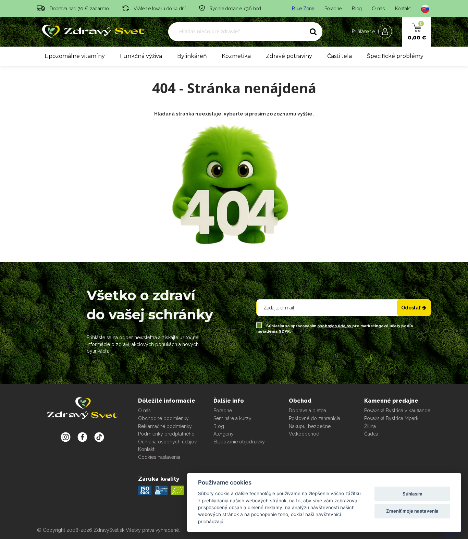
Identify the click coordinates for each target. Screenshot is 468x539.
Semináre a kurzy (232, 418)
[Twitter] (82, 437)
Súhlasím (412, 494)
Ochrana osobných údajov (167, 441)
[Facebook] (99, 437)
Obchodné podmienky (163, 418)
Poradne (333, 8)
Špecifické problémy (395, 56)
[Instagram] (66, 437)
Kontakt (403, 8)
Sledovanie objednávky (239, 441)
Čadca (371, 434)
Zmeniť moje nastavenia (412, 511)
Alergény (223, 434)
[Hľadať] (313, 31)
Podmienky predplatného (166, 434)
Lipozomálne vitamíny (75, 56)
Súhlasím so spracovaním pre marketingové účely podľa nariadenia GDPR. (334, 329)
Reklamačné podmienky (165, 426)
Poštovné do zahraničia (314, 418)
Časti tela (339, 56)
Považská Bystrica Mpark (391, 418)
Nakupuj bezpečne (310, 426)
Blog (357, 8)
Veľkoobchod (304, 434)
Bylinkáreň (192, 56)
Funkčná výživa (141, 56)
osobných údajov (334, 326)
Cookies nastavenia (159, 457)
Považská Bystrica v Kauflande (397, 410)
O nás (378, 8)
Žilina (370, 426)
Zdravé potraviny (289, 56)
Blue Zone (303, 8)
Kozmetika (236, 56)
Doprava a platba (307, 410)
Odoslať (410, 307)
